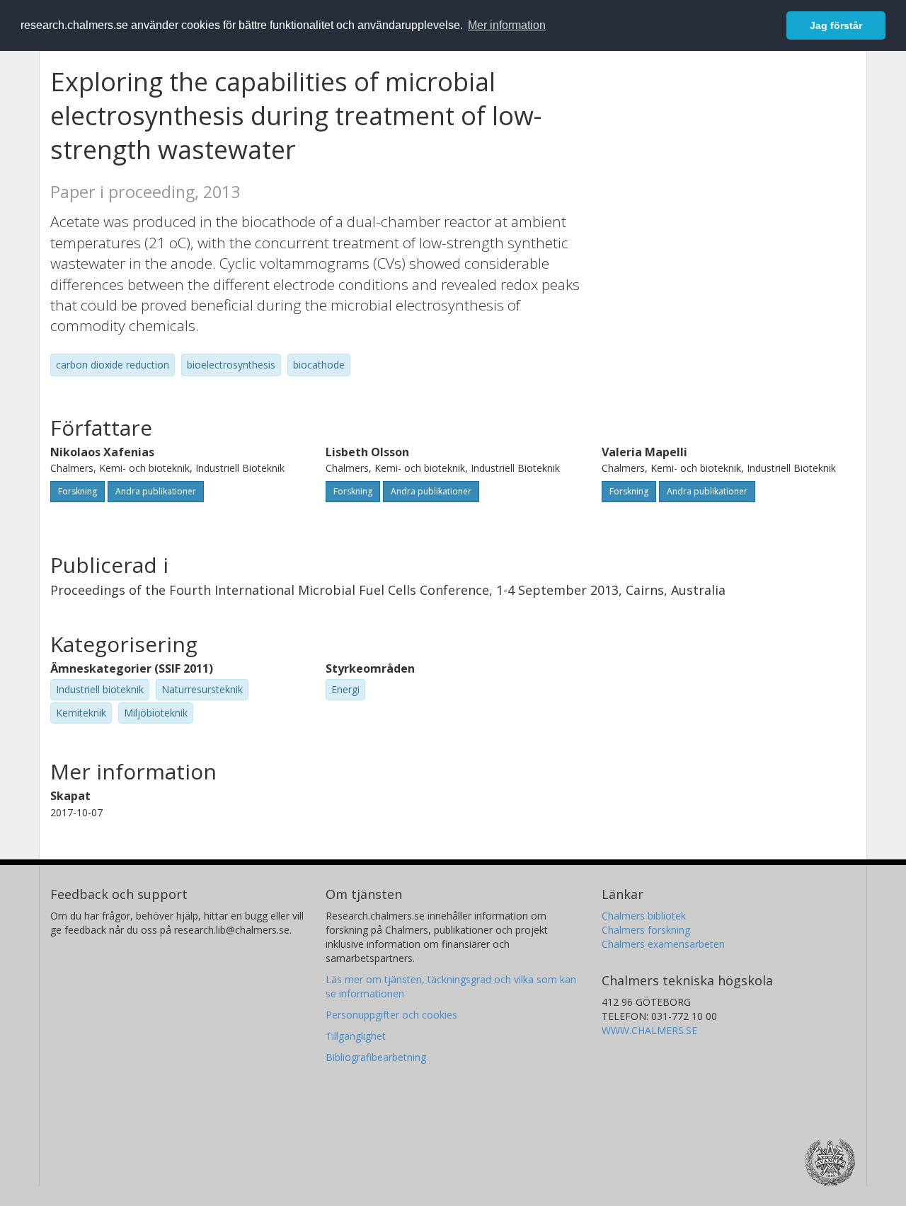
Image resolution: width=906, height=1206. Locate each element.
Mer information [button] (507, 25)
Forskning (77, 491)
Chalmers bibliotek (644, 915)
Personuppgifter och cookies (391, 1014)
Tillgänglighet (356, 1036)
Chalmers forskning (646, 930)
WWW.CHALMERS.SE (649, 1030)
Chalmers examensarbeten (663, 944)
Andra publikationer (155, 491)
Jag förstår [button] (836, 25)
